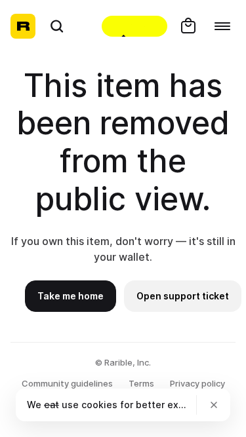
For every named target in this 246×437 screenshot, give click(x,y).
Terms (141, 383)
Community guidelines (67, 383)
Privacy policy (197, 383)
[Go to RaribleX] (134, 26)
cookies (99, 404)
